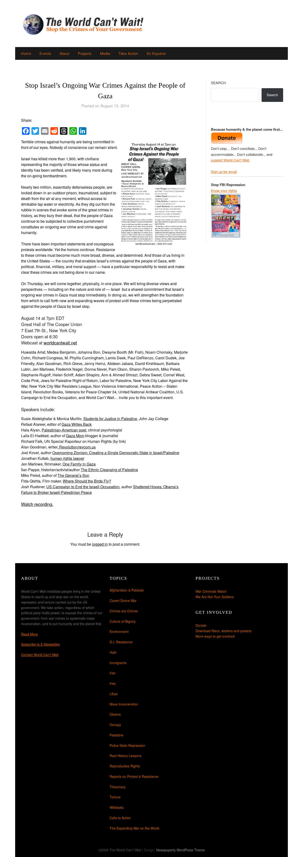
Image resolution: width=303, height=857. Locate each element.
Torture (115, 797)
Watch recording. (37, 504)
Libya (114, 693)
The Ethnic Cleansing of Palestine (109, 469)
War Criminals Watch (211, 591)
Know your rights (224, 190)
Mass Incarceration (124, 704)
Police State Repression (127, 745)
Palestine (116, 735)
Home (26, 53)
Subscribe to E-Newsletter (40, 644)
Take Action (128, 53)
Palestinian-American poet (64, 430)
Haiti (113, 652)
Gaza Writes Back (77, 424)
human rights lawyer (67, 458)
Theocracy (117, 786)
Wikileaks (117, 807)
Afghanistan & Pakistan (127, 590)
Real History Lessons (125, 755)
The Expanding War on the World (134, 828)
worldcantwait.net (60, 342)
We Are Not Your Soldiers (215, 596)
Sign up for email (224, 171)
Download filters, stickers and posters (223, 630)
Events (45, 53)
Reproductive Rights (125, 766)
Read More (29, 634)
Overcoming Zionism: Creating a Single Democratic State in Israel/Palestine (115, 452)
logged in (100, 544)
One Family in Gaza (79, 464)
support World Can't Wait (230, 159)
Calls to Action (120, 817)
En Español (156, 53)
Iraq (113, 683)
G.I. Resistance (121, 641)
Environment (119, 631)
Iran (113, 672)
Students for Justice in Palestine (110, 418)
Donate (201, 625)
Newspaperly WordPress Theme (180, 850)
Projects (85, 53)
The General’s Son (73, 475)
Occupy (115, 724)
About (64, 53)
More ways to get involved (215, 636)
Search (218, 82)
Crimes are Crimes (124, 611)
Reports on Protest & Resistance (134, 776)
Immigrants (118, 662)
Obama (115, 714)
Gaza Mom (75, 435)
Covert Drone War (123, 600)
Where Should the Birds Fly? (87, 481)
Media (105, 53)
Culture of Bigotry (123, 621)
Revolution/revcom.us (77, 447)
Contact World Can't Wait (39, 654)
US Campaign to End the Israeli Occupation (83, 486)
